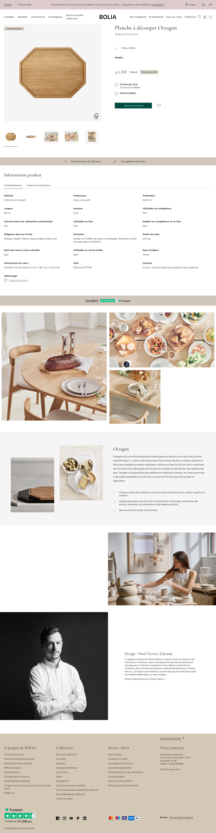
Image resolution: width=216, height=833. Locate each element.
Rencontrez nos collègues (18, 763)
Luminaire (62, 772)
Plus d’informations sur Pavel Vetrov (144, 679)
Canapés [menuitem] (9, 16)
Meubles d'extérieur (67, 767)
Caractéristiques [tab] (13, 185)
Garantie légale (116, 776)
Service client (118, 747)
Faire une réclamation (120, 781)
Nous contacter (172, 747)
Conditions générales (119, 767)
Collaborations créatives (17, 781)
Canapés (61, 758)
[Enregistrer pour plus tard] (159, 105)
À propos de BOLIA (20, 747)
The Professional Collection (71, 794)
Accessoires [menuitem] (38, 16)
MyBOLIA (9, 793)
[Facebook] (57, 818)
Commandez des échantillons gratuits (77, 789)
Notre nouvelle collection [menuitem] (74, 17)
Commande (114, 754)
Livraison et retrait (118, 758)
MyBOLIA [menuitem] (190, 16)
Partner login (24, 4)
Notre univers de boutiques (19, 758)
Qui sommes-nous (14, 754)
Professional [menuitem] (156, 16)
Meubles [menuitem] (23, 16)
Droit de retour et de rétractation (126, 772)
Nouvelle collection (66, 754)
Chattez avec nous (170, 769)
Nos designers (12, 772)
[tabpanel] (108, 241)
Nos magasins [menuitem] (138, 16)
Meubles (60, 763)
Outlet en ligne (64, 798)
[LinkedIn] (84, 818)
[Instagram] (64, 818)
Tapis (59, 776)
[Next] (97, 137)
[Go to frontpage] (108, 16)
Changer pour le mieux (17, 776)
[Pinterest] (78, 818)
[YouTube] (71, 818)
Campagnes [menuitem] (55, 16)
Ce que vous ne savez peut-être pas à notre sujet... (27, 787)
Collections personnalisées (70, 785)
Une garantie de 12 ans (120, 763)
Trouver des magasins (181, 817)
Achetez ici (158, 4)
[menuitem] (199, 17)
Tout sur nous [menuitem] (174, 16)
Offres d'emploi (12, 767)
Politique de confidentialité (123, 785)
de (210, 4)
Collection (64, 747)
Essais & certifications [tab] (38, 185)
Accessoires (62, 781)
